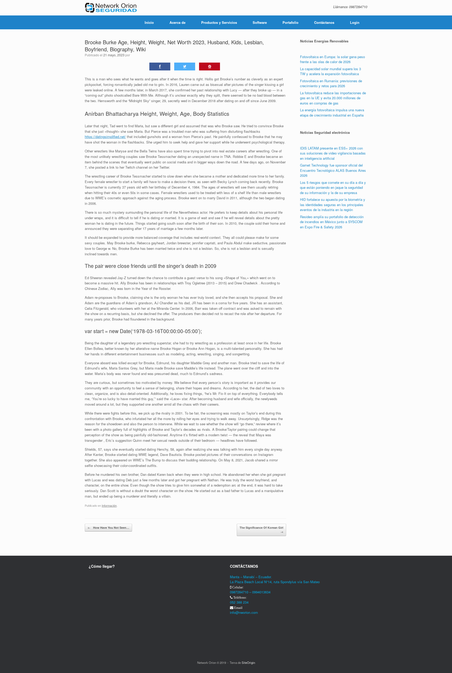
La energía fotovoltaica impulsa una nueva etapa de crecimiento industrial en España (332, 112)
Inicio (149, 22)
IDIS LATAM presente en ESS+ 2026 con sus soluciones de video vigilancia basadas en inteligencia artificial (333, 153)
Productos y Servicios (219, 22)
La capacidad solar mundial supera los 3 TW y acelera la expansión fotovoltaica (330, 71)
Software (260, 22)
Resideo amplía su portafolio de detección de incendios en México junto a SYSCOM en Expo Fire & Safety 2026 (332, 221)
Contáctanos (324, 22)
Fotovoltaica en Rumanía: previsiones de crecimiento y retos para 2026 (331, 83)
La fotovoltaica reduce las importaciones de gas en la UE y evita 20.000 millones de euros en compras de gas (333, 98)
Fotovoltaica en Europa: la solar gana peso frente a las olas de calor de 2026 (332, 59)
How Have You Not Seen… (108, 527)
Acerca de (177, 22)
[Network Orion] (111, 8)
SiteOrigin (248, 662)
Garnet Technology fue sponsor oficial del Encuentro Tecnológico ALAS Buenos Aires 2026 (333, 170)
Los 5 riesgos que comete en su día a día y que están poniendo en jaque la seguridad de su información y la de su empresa (333, 187)
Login (354, 22)
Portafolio (290, 22)
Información (109, 505)
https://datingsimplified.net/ (105, 136)
